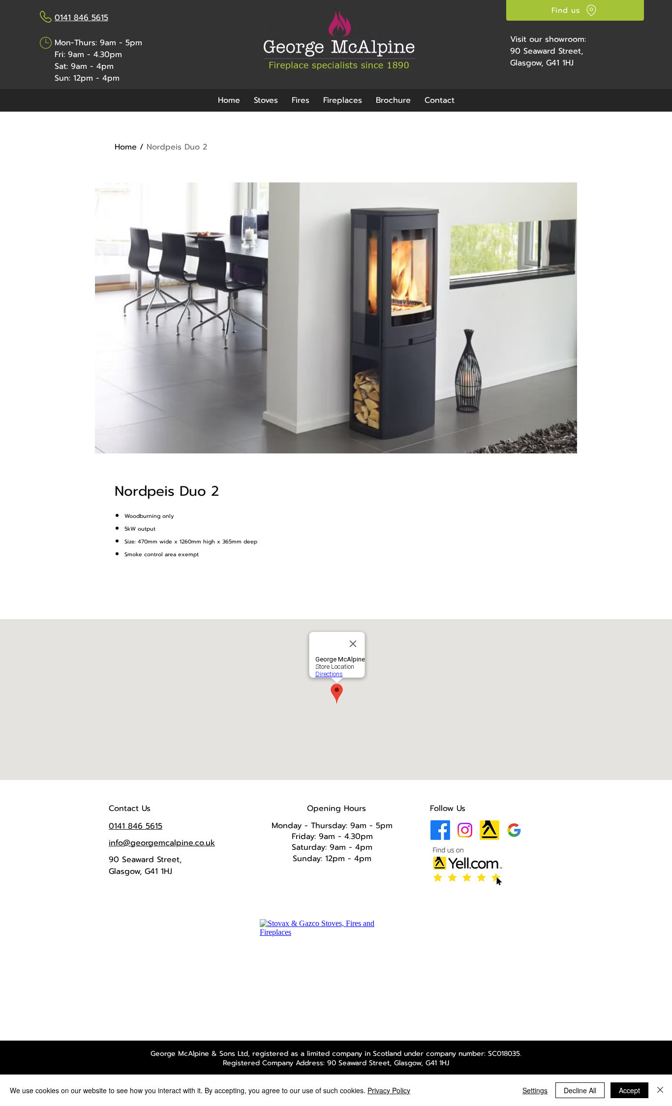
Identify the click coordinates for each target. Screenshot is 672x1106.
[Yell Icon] (489, 830)
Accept (629, 1090)
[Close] (660, 1090)
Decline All (580, 1090)
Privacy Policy (388, 1090)
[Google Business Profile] (514, 830)
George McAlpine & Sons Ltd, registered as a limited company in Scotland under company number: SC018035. (336, 1053)
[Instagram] (465, 830)
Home (126, 147)
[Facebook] (440, 830)
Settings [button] (535, 1090)
